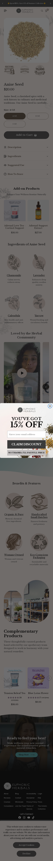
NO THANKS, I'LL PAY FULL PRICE (26, 453)
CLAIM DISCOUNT (26, 444)
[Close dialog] (50, 406)
